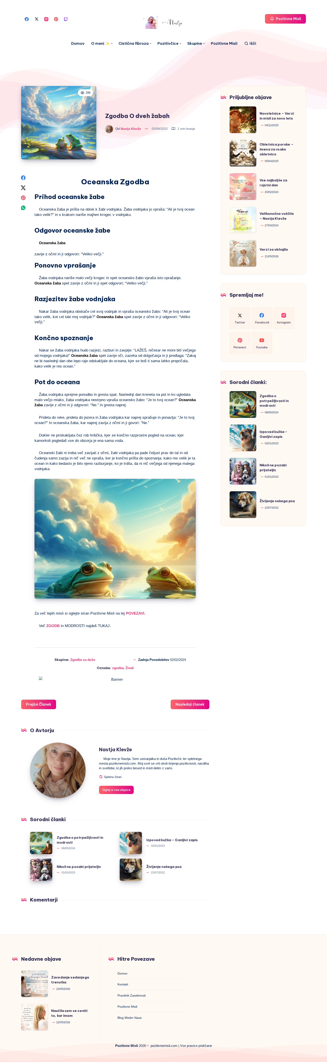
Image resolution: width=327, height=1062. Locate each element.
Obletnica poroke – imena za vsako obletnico (276, 149)
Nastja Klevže (115, 749)
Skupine (194, 43)
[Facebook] (26, 19)
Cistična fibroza (134, 43)
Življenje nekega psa (164, 867)
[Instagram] (46, 19)
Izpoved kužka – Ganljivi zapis (172, 840)
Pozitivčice (167, 43)
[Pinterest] (56, 19)
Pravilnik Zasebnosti (131, 995)
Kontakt (122, 984)
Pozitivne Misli (224, 43)
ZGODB (53, 626)
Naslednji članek (190, 704)
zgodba (118, 668)
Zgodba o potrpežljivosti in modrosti (274, 401)
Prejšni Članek (38, 704)
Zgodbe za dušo (82, 660)
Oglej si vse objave (116, 790)
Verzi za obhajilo (274, 249)
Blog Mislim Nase (129, 1017)
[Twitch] (66, 19)
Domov (78, 43)
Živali (129, 668)
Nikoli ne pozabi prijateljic (79, 867)
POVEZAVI (135, 613)
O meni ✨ (100, 43)
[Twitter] (36, 19)
